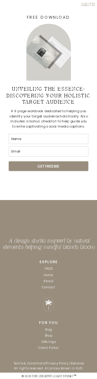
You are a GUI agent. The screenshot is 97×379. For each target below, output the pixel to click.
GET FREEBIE (48, 166)
